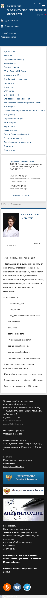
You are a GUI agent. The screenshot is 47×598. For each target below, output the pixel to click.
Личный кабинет (8, 33)
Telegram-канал (11, 26)
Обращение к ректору (14, 59)
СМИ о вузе (9, 91)
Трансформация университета (17, 142)
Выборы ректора (11, 67)
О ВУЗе (4, 204)
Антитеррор (9, 106)
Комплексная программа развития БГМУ (22, 102)
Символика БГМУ (11, 94)
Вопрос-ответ (10, 150)
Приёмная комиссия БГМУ (22, 161)
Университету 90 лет (13, 75)
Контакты (7, 456)
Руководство (9, 51)
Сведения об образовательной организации (24, 110)
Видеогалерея (10, 130)
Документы (9, 83)
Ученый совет (10, 63)
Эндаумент (9, 146)
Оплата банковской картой (16, 134)
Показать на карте (21, 195)
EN (39, 3)
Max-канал (12, 20)
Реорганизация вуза (13, 138)
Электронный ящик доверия (17, 98)
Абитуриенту (9, 114)
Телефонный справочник (15, 79)
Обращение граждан (13, 118)
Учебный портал (8, 36)
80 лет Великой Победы (15, 71)
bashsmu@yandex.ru (12, 420)
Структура (8, 87)
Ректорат (8, 55)
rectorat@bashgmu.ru (13, 424)
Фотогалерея (10, 122)
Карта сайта (9, 126)
